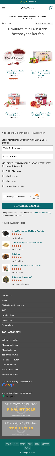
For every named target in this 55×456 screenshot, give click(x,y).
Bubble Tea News (13, 171)
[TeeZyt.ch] (27, 8)
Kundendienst (8, 315)
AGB (4, 310)
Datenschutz (7, 325)
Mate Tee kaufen (9, 350)
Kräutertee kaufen (10, 374)
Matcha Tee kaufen (10, 345)
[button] (3, 8)
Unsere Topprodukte (14, 186)
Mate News (10, 181)
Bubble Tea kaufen (10, 340)
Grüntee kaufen (9, 364)
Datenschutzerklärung (42, 213)
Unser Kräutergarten (14, 166)
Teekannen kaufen (10, 354)
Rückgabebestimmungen (13, 305)
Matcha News (11, 176)
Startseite (12, 17)
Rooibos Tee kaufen (10, 359)
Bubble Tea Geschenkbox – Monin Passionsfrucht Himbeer (41, 73)
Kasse (4, 300)
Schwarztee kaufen (10, 369)
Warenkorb (7, 295)
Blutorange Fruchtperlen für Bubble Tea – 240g (41, 114)
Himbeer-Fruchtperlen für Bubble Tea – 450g (14, 72)
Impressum (7, 320)
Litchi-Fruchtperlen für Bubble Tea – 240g (14, 114)
